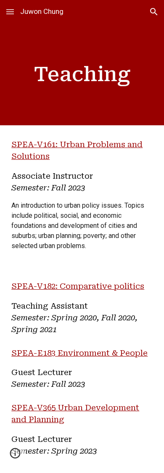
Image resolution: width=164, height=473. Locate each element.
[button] (10, 11)
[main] (82, 74)
